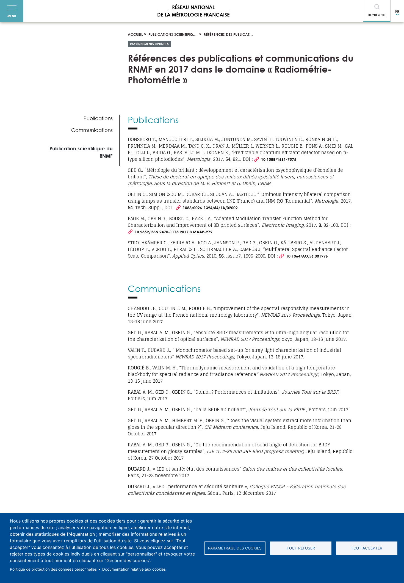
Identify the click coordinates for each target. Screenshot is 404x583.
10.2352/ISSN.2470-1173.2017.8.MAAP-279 (173, 232)
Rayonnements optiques (149, 44)
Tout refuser (301, 548)
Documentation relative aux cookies (134, 569)
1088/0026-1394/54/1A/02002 (210, 207)
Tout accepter (366, 548)
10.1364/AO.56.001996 (307, 256)
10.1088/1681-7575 (278, 159)
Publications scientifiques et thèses (182, 34)
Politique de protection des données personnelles (53, 569)
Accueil (135, 34)
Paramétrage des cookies (235, 548)
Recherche (376, 15)
